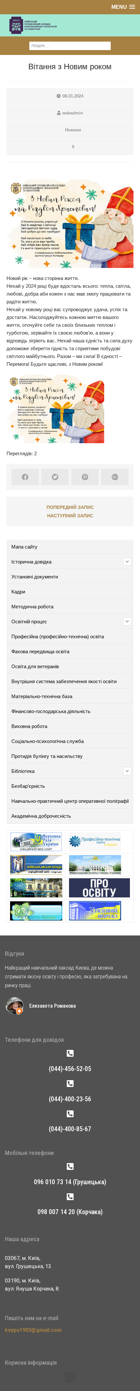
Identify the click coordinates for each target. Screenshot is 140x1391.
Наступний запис (70, 515)
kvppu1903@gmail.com (33, 1330)
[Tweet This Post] (55, 477)
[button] (70, 1377)
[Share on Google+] (114, 477)
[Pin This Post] (85, 477)
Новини (73, 129)
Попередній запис (70, 507)
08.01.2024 (73, 96)
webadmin (72, 113)
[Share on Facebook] (25, 477)
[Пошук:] (70, 45)
